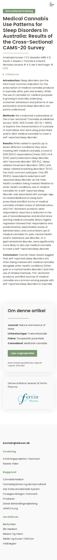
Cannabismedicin (13, 479)
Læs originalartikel (22, 353)
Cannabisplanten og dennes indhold (24, 484)
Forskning (9, 451)
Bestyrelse (9, 524)
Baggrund (9, 472)
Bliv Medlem (10, 529)
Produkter (9, 499)
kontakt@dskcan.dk (16, 443)
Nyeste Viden (11, 463)
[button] (52, 4)
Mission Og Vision (13, 534)
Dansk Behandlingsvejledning (20, 503)
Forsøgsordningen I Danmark (20, 494)
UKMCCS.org (10, 508)
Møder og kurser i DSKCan (18, 538)
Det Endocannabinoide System (21, 489)
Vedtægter (10, 543)
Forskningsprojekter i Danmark (21, 459)
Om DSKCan (10, 517)
